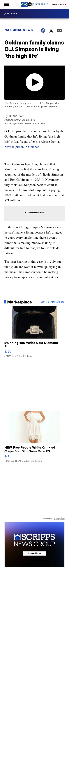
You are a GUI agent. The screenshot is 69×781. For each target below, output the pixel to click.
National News (18, 30)
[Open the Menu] (6, 4)
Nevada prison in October (21, 146)
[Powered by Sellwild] (59, 518)
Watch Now (58, 4)
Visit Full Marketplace (52, 302)
